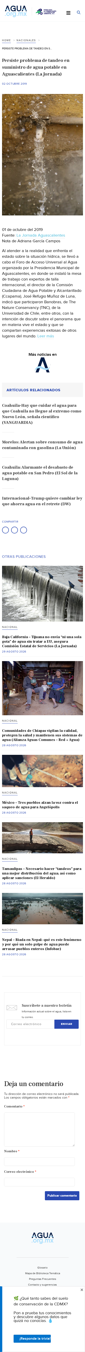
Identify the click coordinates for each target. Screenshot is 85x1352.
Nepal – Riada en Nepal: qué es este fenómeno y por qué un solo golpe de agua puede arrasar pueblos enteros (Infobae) (41, 944)
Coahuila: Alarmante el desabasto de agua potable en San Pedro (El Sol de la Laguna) (40, 473)
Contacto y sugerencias (42, 1284)
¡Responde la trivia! (35, 1339)
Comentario (14, 1106)
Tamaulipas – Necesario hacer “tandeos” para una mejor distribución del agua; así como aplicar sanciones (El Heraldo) (41, 873)
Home (6, 40)
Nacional (10, 627)
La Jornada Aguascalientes (41, 235)
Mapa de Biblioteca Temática (42, 1273)
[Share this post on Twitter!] (14, 530)
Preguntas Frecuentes (42, 1279)
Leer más (45, 336)
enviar (66, 1024)
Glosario (42, 1267)
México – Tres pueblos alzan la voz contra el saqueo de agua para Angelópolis (40, 804)
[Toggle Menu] (68, 13)
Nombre (11, 1151)
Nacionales (26, 40)
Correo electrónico (20, 1172)
